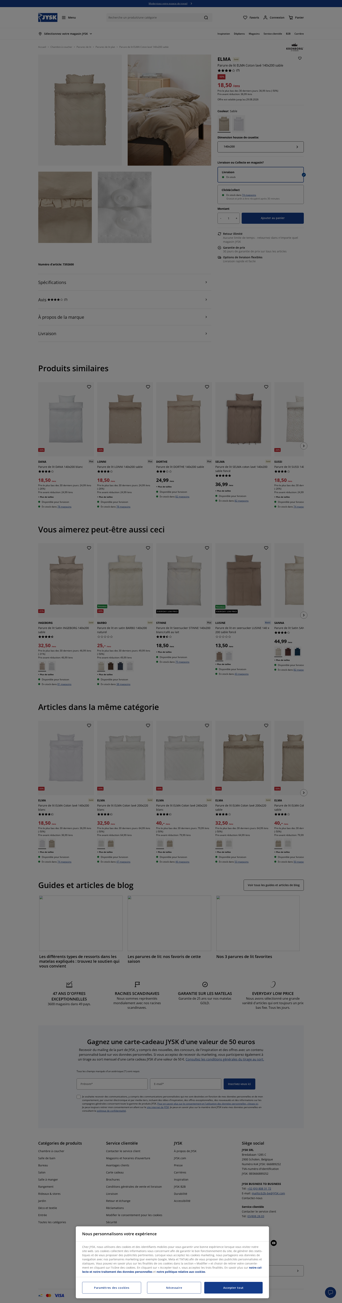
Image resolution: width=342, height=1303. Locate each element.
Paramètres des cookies (111, 1288)
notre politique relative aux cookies (181, 1272)
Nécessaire (174, 1288)
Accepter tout (233, 1288)
